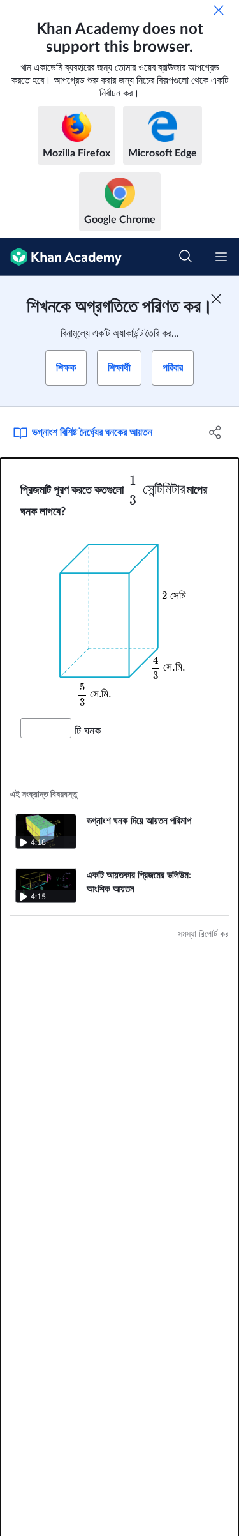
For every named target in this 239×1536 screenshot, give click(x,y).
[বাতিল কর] (218, 10)
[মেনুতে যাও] (221, 256)
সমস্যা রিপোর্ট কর (203, 934)
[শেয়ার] (215, 432)
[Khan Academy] (61, 256)
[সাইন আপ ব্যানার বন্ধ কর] (216, 299)
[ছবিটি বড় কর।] (120, 618)
